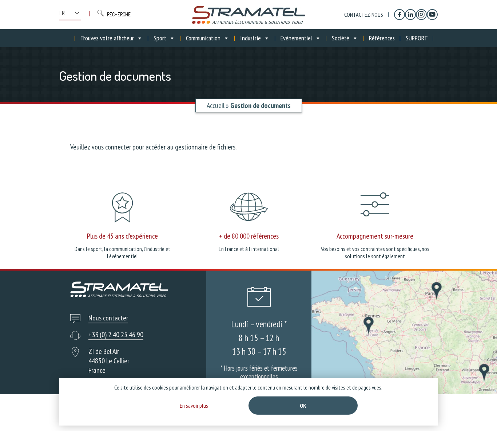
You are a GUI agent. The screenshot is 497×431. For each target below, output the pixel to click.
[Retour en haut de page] (478, 412)
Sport (160, 38)
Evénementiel (296, 38)
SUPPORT (417, 38)
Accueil (215, 105)
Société (340, 38)
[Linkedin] (410, 14)
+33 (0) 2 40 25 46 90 (115, 334)
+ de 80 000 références (249, 236)
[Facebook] (399, 14)
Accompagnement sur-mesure (375, 236)
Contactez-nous (363, 14)
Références (382, 38)
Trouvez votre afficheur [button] (107, 38)
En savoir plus (194, 405)
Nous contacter (108, 318)
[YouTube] (432, 14)
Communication (203, 38)
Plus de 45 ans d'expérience (122, 236)
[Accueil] (248, 14)
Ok (303, 405)
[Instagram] (421, 14)
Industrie (250, 38)
